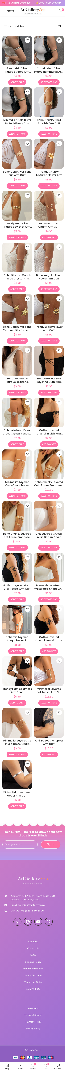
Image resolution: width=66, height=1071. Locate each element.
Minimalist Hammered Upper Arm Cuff (17, 793)
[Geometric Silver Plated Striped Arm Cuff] (17, 50)
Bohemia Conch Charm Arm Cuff (48, 225)
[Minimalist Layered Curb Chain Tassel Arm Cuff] (17, 464)
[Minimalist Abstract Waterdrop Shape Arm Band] (49, 567)
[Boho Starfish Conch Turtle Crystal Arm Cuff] (17, 257)
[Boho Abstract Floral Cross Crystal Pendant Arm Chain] (17, 412)
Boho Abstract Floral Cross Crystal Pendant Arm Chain (17, 433)
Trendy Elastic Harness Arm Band (17, 690)
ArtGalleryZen (33, 1050)
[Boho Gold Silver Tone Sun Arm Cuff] (17, 154)
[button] (17, 82)
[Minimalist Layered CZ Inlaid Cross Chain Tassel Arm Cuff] (17, 723)
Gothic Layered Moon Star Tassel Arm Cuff (17, 587)
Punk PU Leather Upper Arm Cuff (48, 742)
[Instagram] (17, 922)
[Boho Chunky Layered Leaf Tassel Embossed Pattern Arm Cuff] (17, 516)
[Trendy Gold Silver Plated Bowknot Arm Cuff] (17, 206)
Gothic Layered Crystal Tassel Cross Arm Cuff (48, 640)
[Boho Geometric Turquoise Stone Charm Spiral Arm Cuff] (17, 361)
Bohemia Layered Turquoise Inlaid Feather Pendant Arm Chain (17, 642)
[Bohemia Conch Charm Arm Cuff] (49, 206)
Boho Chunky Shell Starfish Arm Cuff (49, 121)
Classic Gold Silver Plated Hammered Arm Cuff (49, 71)
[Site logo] (33, 10)
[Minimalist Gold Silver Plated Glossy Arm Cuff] (17, 102)
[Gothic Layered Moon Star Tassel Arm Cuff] (17, 567)
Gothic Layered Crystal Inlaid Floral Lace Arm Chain (49, 433)
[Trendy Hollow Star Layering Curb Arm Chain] (49, 361)
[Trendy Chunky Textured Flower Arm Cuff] (49, 154)
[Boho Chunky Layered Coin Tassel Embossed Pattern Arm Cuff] (49, 464)
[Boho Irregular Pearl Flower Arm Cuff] (49, 257)
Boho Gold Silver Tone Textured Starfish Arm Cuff (17, 330)
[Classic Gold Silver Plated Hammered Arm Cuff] (49, 50)
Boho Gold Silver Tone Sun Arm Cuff (17, 173)
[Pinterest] (28, 922)
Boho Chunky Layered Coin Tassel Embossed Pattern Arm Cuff (49, 485)
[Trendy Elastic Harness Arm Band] (17, 671)
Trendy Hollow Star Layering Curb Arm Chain (49, 382)
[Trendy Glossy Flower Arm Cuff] (49, 309)
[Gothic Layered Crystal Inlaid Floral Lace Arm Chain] (49, 412)
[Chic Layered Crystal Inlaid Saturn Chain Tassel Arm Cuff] (49, 516)
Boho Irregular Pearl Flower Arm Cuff (49, 276)
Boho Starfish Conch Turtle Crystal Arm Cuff (17, 278)
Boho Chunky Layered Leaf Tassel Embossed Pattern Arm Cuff (17, 537)
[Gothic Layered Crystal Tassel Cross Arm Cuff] (49, 619)
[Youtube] (38, 922)
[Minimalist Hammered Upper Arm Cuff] (17, 774)
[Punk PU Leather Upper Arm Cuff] (49, 723)
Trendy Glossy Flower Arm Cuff (49, 328)
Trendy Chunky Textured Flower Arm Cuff (49, 175)
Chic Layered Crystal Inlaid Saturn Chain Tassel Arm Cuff (48, 537)
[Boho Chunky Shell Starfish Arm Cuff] (49, 102)
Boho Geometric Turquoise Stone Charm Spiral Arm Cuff (17, 382)
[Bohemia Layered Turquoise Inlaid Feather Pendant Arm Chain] (17, 619)
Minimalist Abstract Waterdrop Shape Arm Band (48, 589)
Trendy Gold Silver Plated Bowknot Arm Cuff (17, 227)
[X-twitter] (49, 922)
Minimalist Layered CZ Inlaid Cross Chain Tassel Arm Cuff (17, 744)
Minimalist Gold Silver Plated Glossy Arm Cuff (17, 123)
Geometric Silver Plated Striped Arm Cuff (17, 71)
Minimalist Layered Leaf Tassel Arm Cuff (49, 690)
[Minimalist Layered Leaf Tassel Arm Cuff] (49, 671)
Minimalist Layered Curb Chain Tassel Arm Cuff (17, 485)
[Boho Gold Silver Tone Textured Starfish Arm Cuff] (17, 309)
